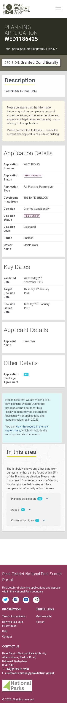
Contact (7, 636)
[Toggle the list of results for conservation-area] (44, 520)
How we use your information (12, 623)
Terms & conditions (14, 616)
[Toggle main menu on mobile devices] (58, 9)
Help (4, 631)
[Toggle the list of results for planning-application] (47, 498)
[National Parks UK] (17, 684)
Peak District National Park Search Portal (32, 577)
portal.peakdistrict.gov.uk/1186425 (34, 49)
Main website (44, 616)
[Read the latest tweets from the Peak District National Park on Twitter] (5, 600)
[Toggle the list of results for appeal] (30, 509)
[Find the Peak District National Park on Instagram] (36, 600)
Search (40, 621)
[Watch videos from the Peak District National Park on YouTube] (26, 600)
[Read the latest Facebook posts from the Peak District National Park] (15, 600)
